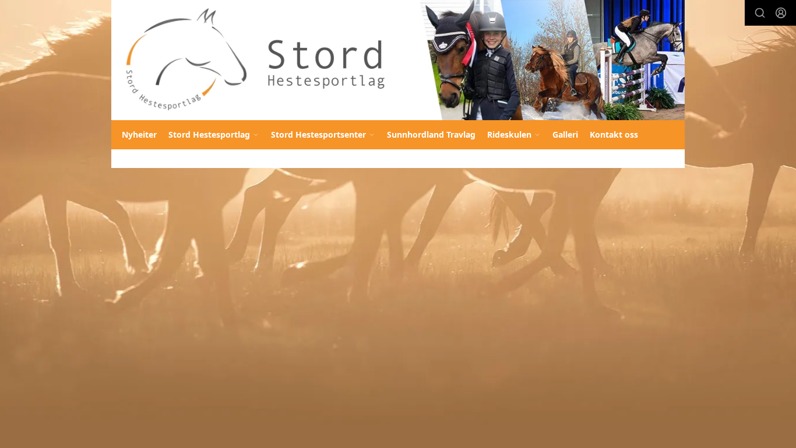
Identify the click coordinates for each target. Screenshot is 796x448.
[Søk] (759, 12)
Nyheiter (139, 134)
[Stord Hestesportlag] (398, 60)
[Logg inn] (780, 12)
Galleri (565, 134)
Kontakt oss (614, 134)
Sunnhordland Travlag (431, 134)
